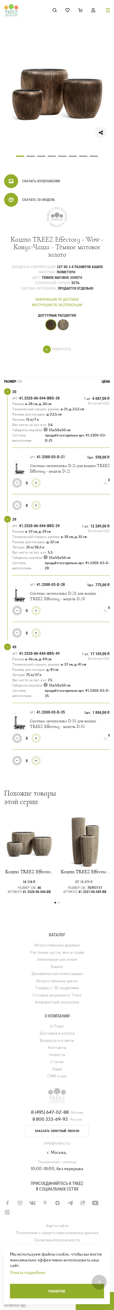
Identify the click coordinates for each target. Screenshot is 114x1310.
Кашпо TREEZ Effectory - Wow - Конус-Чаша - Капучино (29, 872)
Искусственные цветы (57, 981)
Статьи (57, 1061)
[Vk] (32, 1203)
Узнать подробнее (28, 1272)
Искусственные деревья (57, 945)
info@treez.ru (57, 1143)
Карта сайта (57, 1225)
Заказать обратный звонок (57, 1131)
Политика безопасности (57, 1240)
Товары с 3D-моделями (57, 987)
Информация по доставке (57, 299)
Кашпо (57, 966)
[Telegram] (70, 1203)
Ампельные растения (57, 959)
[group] (57, 92)
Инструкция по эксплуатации (57, 305)
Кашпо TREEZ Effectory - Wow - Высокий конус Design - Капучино (85, 872)
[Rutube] (83, 1203)
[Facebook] (7, 1203)
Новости (57, 1054)
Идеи (57, 1069)
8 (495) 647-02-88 (50, 1112)
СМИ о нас (57, 1076)
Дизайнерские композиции (57, 973)
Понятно (57, 1291)
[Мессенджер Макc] (7, 1212)
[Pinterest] (45, 1203)
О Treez (57, 1026)
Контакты (57, 1047)
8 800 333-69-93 (50, 1119)
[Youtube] (95, 1203)
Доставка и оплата (57, 1033)
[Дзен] (57, 1203)
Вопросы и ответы (57, 1040)
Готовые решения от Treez (57, 995)
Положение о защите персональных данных (57, 1232)
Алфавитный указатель (57, 1002)
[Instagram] (20, 1203)
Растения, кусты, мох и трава (57, 952)
